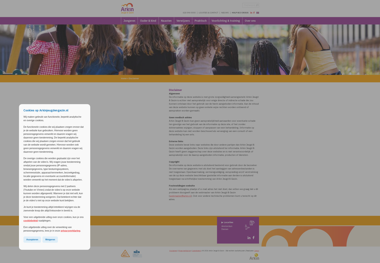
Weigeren (50, 239)
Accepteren (32, 239)
